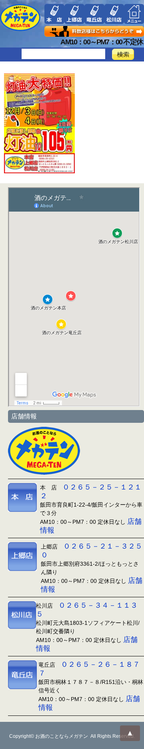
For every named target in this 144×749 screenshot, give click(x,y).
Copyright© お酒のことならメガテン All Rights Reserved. (72, 736)
